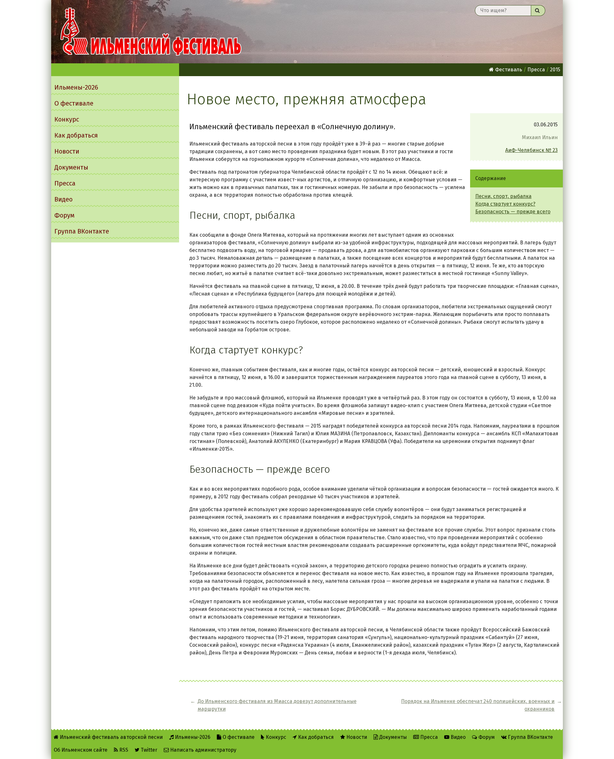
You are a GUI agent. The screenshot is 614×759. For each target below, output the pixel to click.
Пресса (64, 183)
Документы (71, 167)
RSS (123, 750)
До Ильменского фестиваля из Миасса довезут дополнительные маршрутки (277, 705)
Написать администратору (202, 750)
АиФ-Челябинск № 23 (531, 150)
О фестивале (73, 103)
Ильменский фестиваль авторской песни (151, 32)
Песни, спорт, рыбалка (503, 196)
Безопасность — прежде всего (512, 212)
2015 (555, 70)
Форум (64, 215)
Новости (66, 151)
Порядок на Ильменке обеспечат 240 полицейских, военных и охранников (478, 705)
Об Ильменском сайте (80, 750)
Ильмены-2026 (76, 87)
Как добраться (76, 135)
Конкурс (66, 119)
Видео (63, 199)
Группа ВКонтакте (81, 231)
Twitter (148, 750)
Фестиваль (508, 70)
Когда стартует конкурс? (505, 204)
